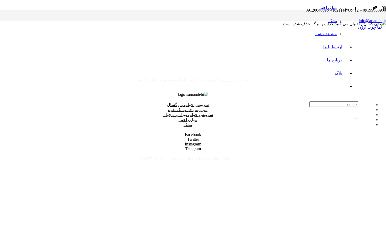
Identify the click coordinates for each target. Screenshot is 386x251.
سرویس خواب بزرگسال (188, 104)
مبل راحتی (188, 119)
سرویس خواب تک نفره (187, 109)
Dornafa (239, 158)
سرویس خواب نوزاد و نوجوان (188, 114)
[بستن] (356, 118)
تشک (188, 124)
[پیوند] (372, 27)
